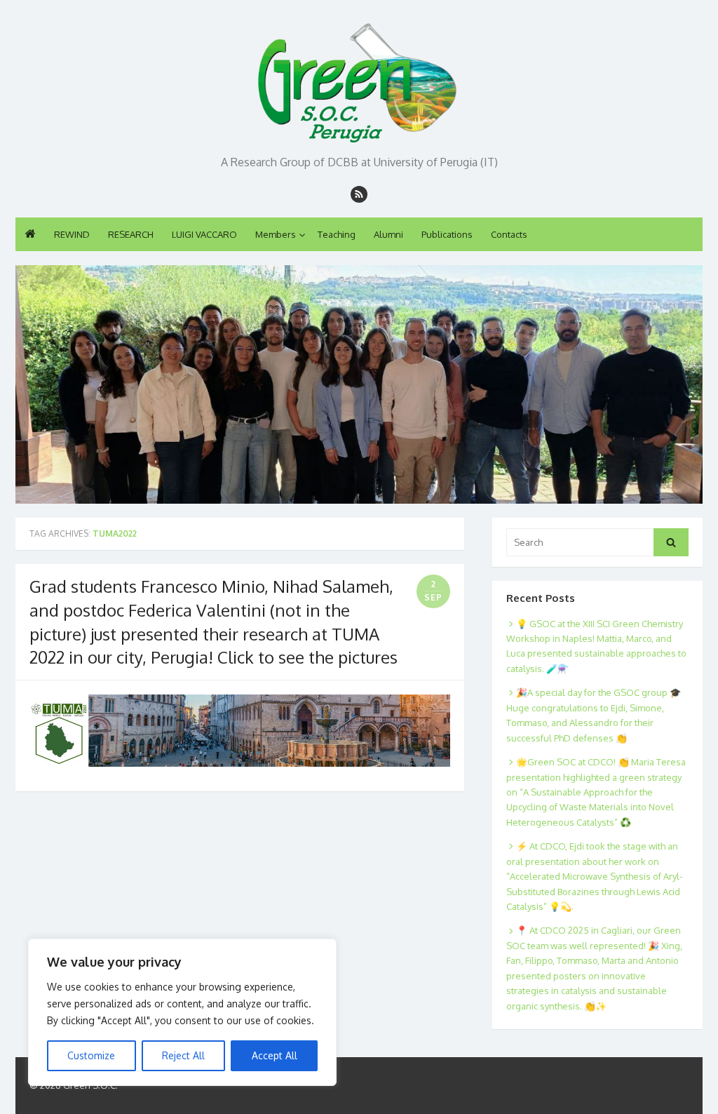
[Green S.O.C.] (359, 79)
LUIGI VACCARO (204, 234)
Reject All (183, 1055)
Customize (91, 1055)
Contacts (509, 234)
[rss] (359, 194)
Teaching (336, 234)
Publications (447, 234)
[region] (182, 1012)
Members (275, 234)
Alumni (388, 234)
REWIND (72, 234)
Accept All (274, 1055)
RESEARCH (131, 234)
